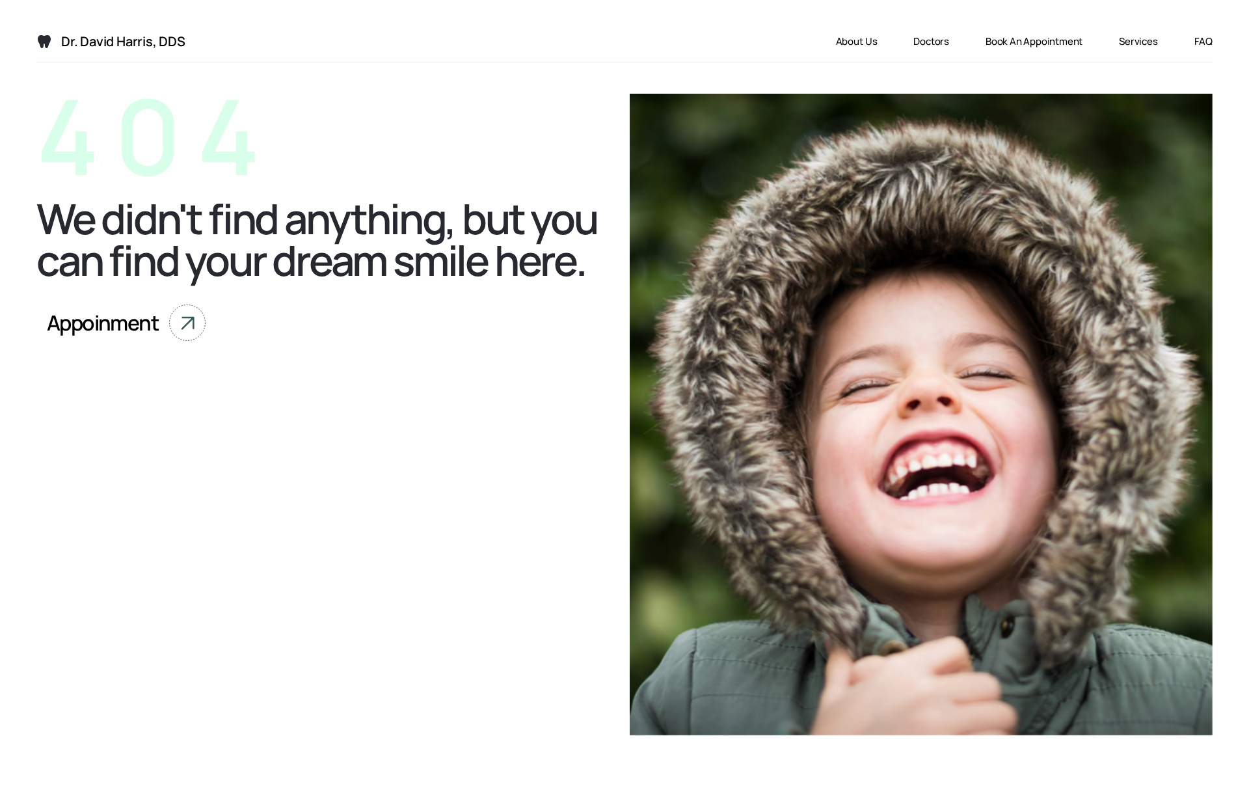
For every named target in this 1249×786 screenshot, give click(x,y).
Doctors (931, 41)
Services (1138, 41)
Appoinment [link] (103, 322)
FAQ (1203, 41)
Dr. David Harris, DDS (123, 41)
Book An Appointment (1034, 41)
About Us (857, 41)
